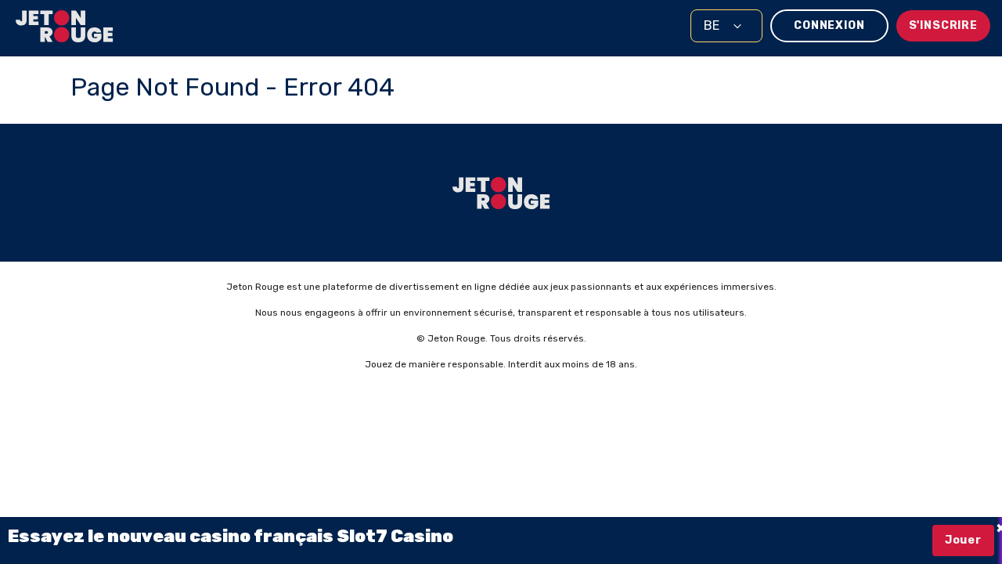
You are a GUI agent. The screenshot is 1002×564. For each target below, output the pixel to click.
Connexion (829, 25)
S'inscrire (943, 25)
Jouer (963, 540)
